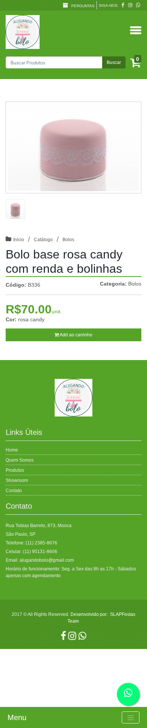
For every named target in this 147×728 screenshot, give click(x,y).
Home (12, 450)
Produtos (15, 470)
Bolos (68, 239)
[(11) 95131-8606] (138, 5)
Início (18, 239)
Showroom (17, 480)
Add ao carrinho (75, 334)
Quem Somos (20, 460)
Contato (14, 490)
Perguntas (82, 6)
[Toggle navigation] (130, 717)
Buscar (114, 62)
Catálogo (43, 239)
